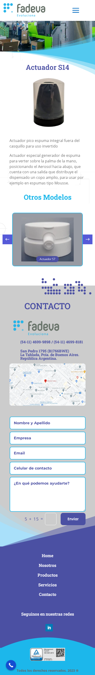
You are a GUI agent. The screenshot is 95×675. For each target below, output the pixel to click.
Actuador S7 (47, 259)
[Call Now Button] (11, 665)
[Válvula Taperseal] (47, 130)
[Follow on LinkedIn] (49, 627)
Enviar (73, 519)
